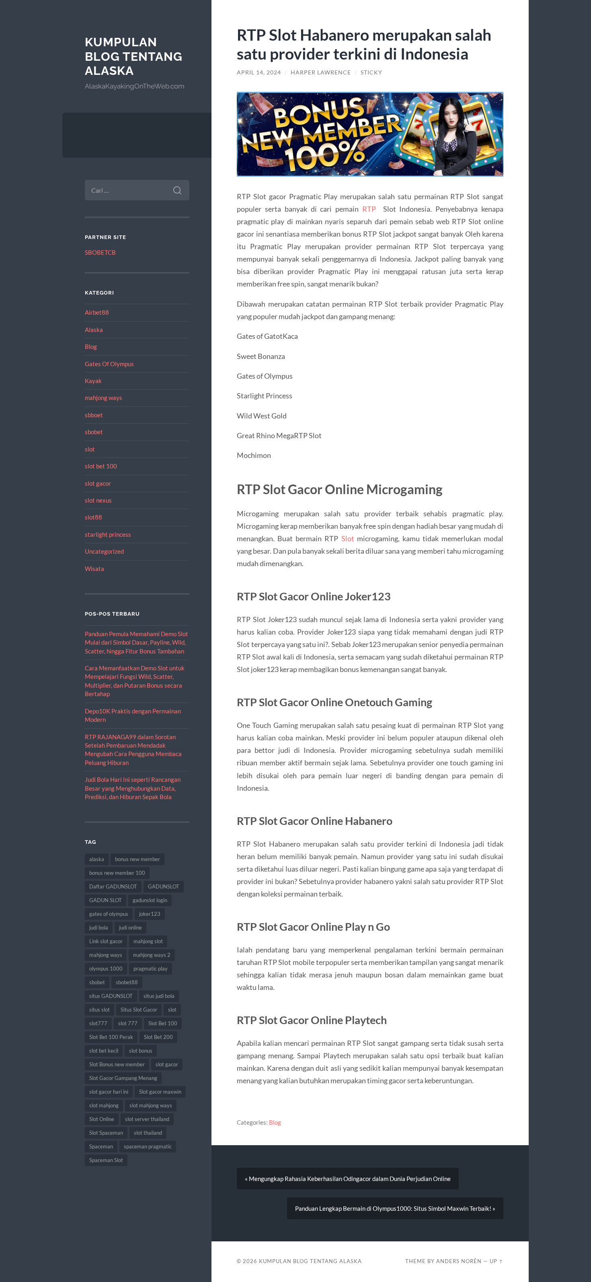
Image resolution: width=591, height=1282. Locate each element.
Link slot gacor (106, 941)
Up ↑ (496, 1261)
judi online (130, 927)
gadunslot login (150, 900)
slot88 (93, 517)
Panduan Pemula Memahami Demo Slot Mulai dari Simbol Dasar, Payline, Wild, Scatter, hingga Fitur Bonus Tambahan (136, 642)
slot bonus (140, 1050)
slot (90, 449)
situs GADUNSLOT (111, 996)
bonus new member (137, 859)
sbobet (94, 431)
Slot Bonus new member (117, 1064)
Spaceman (101, 1146)
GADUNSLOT (163, 886)
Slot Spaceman (106, 1132)
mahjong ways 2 (151, 955)
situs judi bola (159, 996)
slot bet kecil (103, 1050)
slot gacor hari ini (108, 1091)
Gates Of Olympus (109, 363)
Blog (91, 346)
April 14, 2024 (259, 72)
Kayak (93, 380)
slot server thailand (147, 1119)
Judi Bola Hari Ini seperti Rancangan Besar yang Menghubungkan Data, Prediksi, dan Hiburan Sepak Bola (133, 788)
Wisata (94, 568)
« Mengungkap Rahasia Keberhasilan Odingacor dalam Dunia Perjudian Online (348, 1178)
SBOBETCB (100, 252)
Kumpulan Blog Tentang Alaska (134, 56)
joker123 (149, 914)
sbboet (94, 414)
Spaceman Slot (106, 1160)
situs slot (99, 1009)
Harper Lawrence (321, 72)
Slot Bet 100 (162, 1023)
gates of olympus (108, 914)
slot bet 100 (101, 466)
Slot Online (101, 1119)
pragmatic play (150, 968)
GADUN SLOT (105, 900)
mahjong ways (103, 397)
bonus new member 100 (117, 873)
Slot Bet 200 (158, 1037)
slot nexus (98, 500)
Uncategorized (104, 551)
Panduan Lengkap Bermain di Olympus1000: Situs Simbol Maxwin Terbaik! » (395, 1208)
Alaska (94, 329)
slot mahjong (104, 1105)
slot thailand (148, 1132)
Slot (347, 538)
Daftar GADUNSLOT (113, 886)
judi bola (98, 927)
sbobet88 (127, 982)
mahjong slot (148, 941)
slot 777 (127, 1023)
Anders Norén (459, 1261)
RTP (369, 208)
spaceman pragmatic (148, 1146)
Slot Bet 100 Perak (111, 1037)
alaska (96, 859)
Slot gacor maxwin (160, 1091)
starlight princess (108, 534)
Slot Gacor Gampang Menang (123, 1078)
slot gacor (98, 483)
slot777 (98, 1023)
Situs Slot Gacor (139, 1009)
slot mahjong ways (150, 1105)
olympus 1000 (106, 968)
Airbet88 (97, 312)
